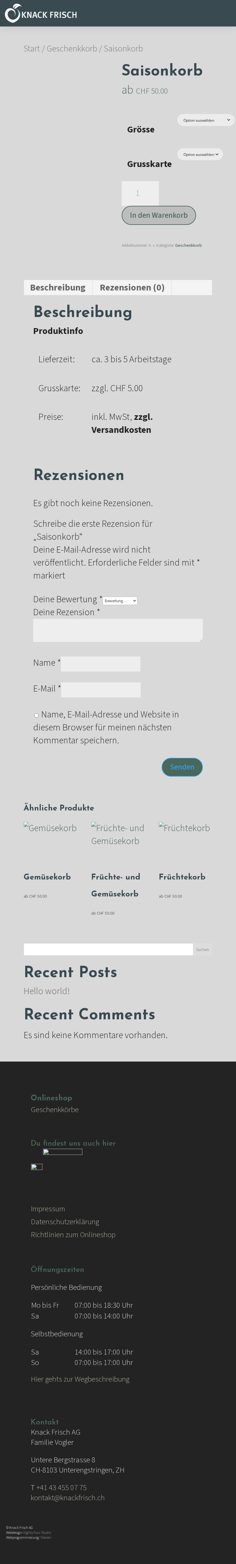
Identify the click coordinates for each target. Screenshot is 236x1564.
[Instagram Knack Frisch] (62, 1168)
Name (47, 662)
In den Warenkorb (159, 215)
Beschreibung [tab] (57, 287)
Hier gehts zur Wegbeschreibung (80, 1379)
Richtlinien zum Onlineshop (73, 1234)
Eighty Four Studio (37, 1532)
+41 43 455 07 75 (61, 1487)
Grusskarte (149, 164)
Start (32, 49)
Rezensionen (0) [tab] (132, 287)
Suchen (202, 950)
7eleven (45, 1537)
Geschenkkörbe (55, 1109)
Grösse (141, 129)
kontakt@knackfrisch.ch (68, 1497)
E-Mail (47, 688)
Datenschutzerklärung (65, 1221)
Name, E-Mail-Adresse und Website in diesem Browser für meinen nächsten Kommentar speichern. (106, 727)
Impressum (48, 1208)
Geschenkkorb (72, 49)
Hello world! (47, 991)
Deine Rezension (66, 612)
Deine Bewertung (68, 599)
